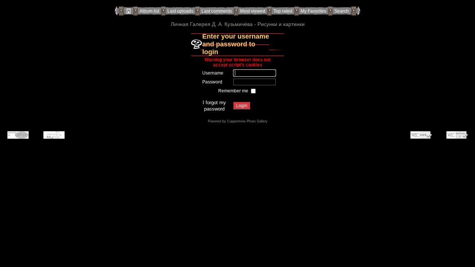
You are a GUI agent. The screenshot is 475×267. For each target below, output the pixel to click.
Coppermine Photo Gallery (247, 121)
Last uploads (180, 11)
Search (341, 11)
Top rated (282, 11)
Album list (149, 11)
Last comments (217, 11)
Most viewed (252, 11)
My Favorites (313, 11)
